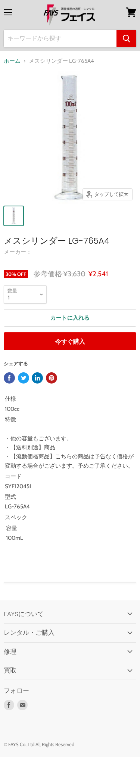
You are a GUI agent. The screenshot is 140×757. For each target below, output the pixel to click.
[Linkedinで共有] (37, 378)
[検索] (126, 38)
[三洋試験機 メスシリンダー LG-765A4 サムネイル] (13, 215)
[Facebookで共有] (9, 378)
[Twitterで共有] (23, 378)
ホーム (12, 61)
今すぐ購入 (70, 341)
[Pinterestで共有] (51, 378)
